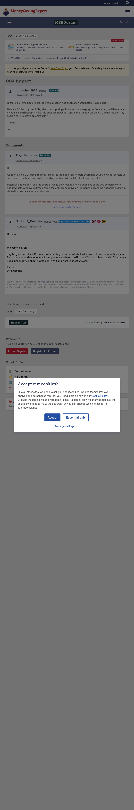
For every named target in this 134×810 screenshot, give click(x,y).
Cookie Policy (99, 396)
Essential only (76, 417)
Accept (52, 417)
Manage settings (64, 426)
